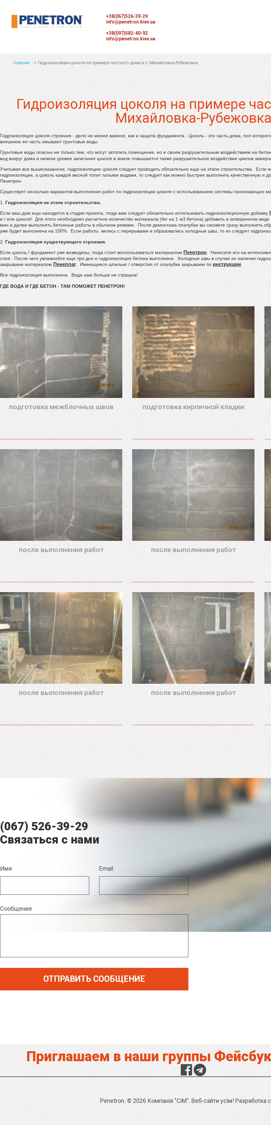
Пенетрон (195, 252)
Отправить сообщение (94, 979)
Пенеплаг (64, 264)
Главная (21, 62)
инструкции (227, 264)
